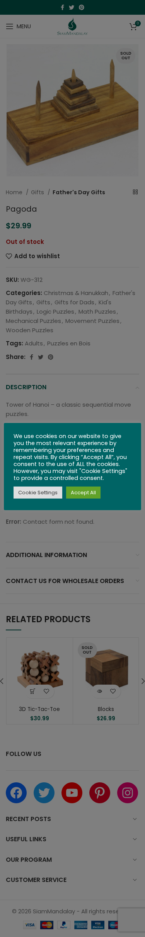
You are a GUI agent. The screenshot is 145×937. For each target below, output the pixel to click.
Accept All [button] (83, 492)
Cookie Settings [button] (38, 492)
